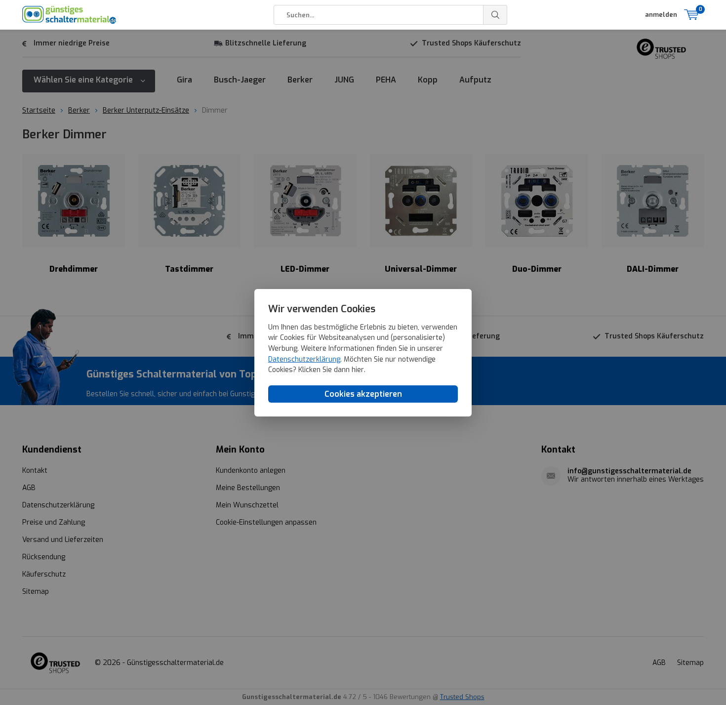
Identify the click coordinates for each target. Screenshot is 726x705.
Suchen (495, 15)
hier (358, 369)
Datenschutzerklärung (304, 359)
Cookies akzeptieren (363, 393)
